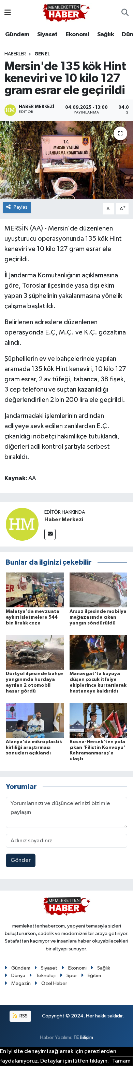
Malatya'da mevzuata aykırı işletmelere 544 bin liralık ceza (32, 617)
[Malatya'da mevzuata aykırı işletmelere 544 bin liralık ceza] (35, 590)
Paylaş (21, 207)
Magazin (21, 983)
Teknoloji (46, 975)
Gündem (17, 34)
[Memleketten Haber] (66, 12)
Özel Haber (54, 983)
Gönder (21, 860)
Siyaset (47, 34)
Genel (42, 54)
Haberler (15, 54)
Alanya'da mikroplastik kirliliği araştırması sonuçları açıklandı (34, 747)
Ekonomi (77, 34)
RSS (23, 1015)
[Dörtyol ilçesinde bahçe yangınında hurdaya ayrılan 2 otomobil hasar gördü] (35, 652)
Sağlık (105, 34)
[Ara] (125, 13)
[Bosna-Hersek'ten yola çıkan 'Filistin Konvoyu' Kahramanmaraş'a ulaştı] (99, 720)
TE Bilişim (83, 1037)
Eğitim (94, 975)
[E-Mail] (50, 534)
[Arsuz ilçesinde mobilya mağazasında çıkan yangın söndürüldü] (99, 590)
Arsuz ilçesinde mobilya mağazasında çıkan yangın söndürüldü (98, 617)
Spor (71, 975)
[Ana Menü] (7, 13)
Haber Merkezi (63, 519)
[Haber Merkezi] (22, 524)
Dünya (18, 975)
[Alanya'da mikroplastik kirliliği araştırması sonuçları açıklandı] (35, 720)
